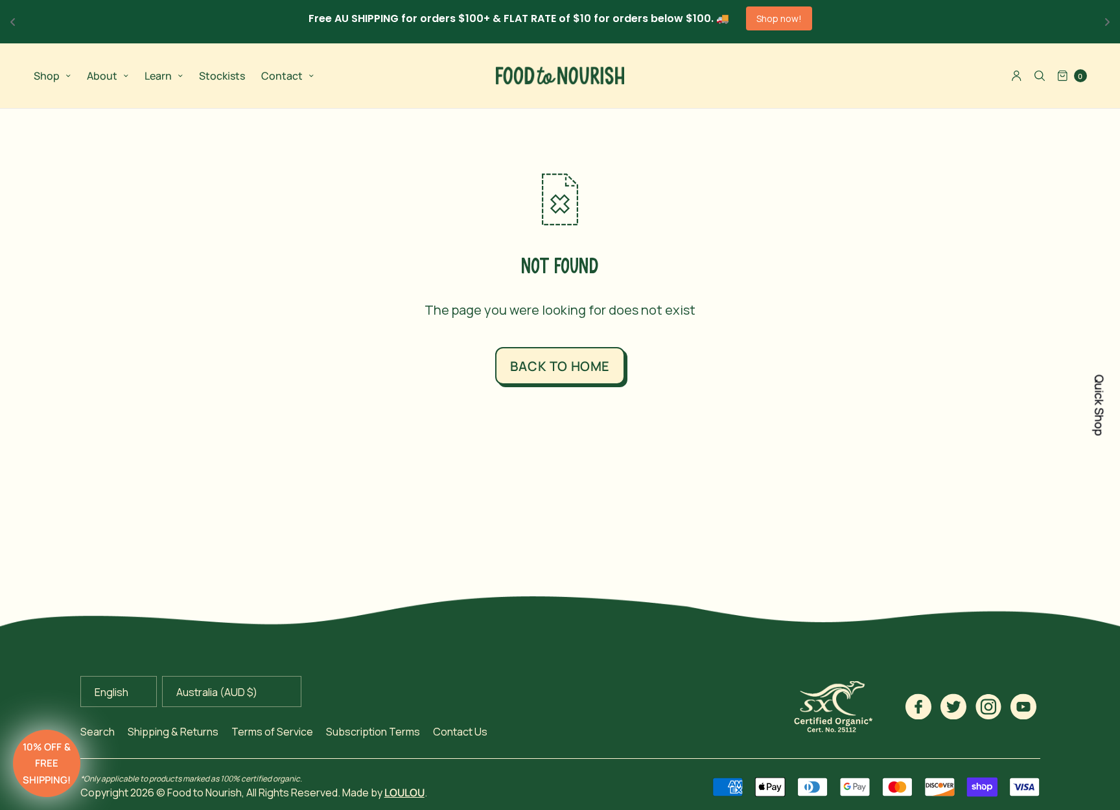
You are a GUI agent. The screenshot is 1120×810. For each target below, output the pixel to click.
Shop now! (779, 18)
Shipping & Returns (173, 731)
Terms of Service (272, 731)
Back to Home (560, 366)
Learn (158, 76)
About (102, 76)
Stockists (222, 76)
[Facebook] (918, 706)
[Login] (1016, 76)
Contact (282, 76)
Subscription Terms (373, 731)
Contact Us (460, 731)
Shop (47, 76)
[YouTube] (1023, 706)
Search (97, 731)
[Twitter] (953, 706)
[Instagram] (988, 706)
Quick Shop (1099, 405)
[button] (46, 763)
